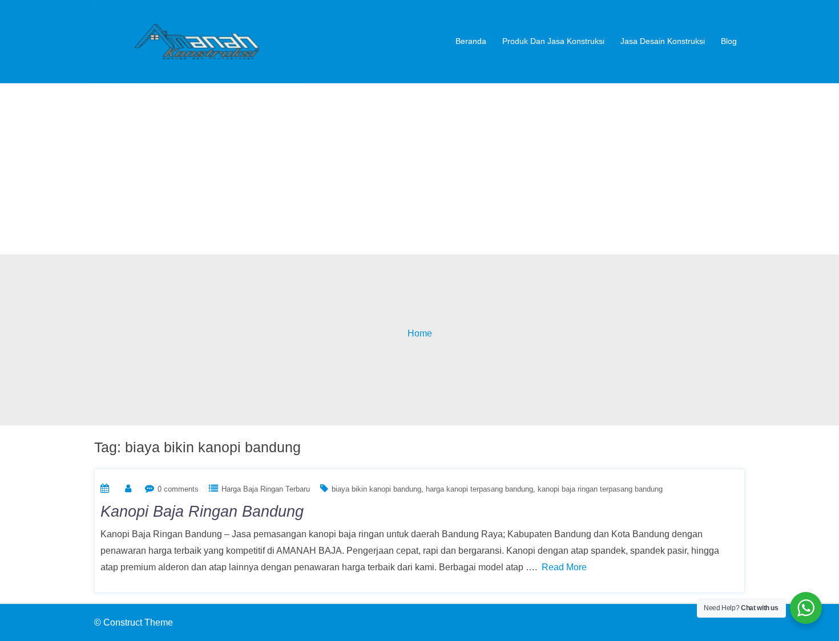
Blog (729, 41)
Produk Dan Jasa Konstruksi (553, 41)
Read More (564, 567)
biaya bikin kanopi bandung (376, 489)
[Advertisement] (419, 169)
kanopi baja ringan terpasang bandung (600, 489)
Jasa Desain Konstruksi (662, 41)
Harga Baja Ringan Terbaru (265, 489)
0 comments (178, 489)
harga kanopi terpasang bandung (479, 489)
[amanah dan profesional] (197, 41)
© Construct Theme (133, 622)
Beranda (470, 41)
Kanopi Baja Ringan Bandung (202, 511)
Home (420, 333)
